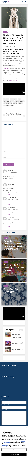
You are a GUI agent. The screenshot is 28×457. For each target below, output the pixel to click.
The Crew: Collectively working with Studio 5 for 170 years (17, 343)
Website (4, 157)
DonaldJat (11, 184)
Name (4, 146)
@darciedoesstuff (13, 80)
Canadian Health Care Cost (10, 202)
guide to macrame (20, 101)
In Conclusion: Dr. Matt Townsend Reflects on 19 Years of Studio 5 (17, 349)
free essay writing (7, 190)
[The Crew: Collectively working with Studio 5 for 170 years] (8, 343)
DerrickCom (11, 208)
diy (19, 99)
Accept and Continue (14, 454)
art (4, 99)
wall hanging (6, 105)
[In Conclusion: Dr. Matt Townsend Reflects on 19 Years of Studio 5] (8, 349)
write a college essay (8, 176)
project (15, 103)
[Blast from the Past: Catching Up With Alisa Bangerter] (14, 270)
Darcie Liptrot (6, 68)
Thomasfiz (11, 218)
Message (5, 409)
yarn (12, 105)
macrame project (8, 103)
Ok (26, 427)
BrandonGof (11, 170)
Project (5, 32)
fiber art (12, 101)
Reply (9, 181)
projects (20, 103)
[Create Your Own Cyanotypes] (14, 294)
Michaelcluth (12, 197)
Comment (5, 128)
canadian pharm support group (11, 212)
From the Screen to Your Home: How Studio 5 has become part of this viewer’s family (17, 336)
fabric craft (6, 101)
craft (8, 99)
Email (4, 151)
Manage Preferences (14, 449)
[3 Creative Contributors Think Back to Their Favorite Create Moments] (14, 246)
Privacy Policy (7, 442)
